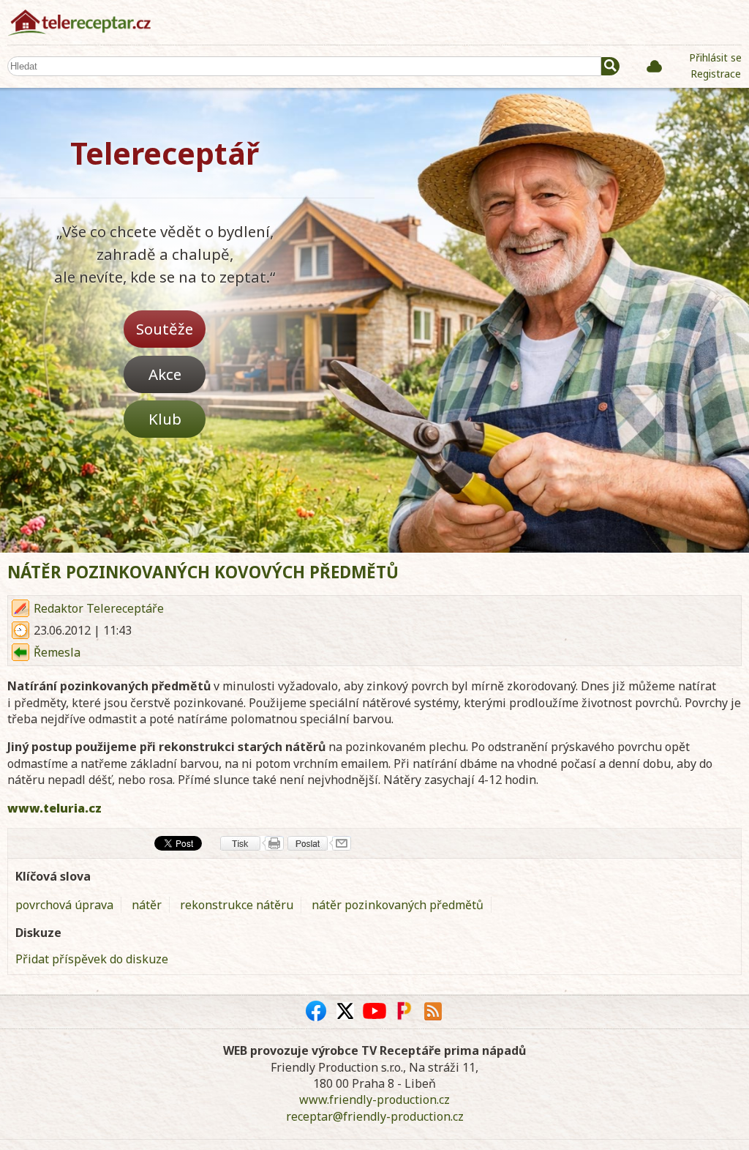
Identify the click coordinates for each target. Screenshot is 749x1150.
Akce (164, 374)
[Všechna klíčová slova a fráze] (654, 66)
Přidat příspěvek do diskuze (91, 959)
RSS (433, 1011)
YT (374, 1011)
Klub (164, 418)
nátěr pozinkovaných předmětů (397, 905)
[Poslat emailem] (319, 843)
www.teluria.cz (54, 808)
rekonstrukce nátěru (236, 905)
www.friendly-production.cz (374, 1099)
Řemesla (57, 652)
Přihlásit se (715, 57)
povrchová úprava (64, 905)
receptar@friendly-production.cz (375, 1116)
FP (403, 1011)
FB (316, 1011)
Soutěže (164, 328)
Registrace (715, 74)
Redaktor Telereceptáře (99, 608)
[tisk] (252, 843)
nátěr (147, 905)
